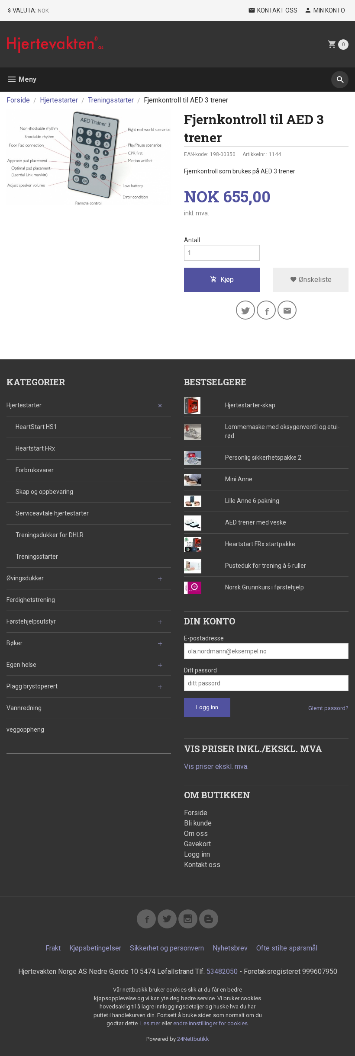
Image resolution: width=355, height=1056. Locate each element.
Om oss (196, 833)
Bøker (14, 643)
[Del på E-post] (287, 310)
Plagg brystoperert (32, 686)
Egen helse (21, 664)
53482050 (222, 971)
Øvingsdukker (25, 578)
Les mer (150, 1023)
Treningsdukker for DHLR (50, 534)
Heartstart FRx (35, 448)
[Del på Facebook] (266, 310)
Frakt (53, 948)
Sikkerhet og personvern (167, 948)
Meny (26, 79)
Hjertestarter (24, 405)
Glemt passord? (328, 708)
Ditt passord (200, 670)
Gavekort (197, 844)
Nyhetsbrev (230, 948)
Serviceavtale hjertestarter (52, 513)
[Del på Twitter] (245, 310)
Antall (192, 240)
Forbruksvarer (35, 470)
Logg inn (197, 854)
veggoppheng (25, 729)
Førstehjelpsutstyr (31, 621)
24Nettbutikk (193, 1039)
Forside (18, 100)
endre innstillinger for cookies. (211, 1023)
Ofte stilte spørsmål (286, 948)
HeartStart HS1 (36, 426)
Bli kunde (198, 823)
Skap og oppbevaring (44, 491)
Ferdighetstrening (30, 599)
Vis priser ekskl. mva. (216, 766)
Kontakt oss (202, 865)
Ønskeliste (314, 279)
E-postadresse (204, 638)
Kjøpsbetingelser (95, 948)
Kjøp (227, 279)
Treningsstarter (37, 556)
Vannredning (24, 707)
